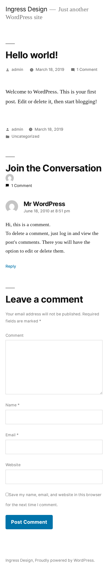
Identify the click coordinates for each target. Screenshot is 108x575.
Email (12, 435)
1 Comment (87, 69)
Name (13, 405)
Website (13, 464)
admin (17, 69)
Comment (15, 335)
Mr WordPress (44, 204)
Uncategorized (25, 136)
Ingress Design (26, 9)
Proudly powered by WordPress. (65, 560)
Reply (11, 266)
